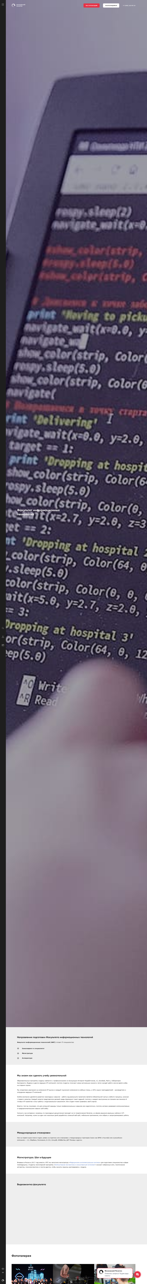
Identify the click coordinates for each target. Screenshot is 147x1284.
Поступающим (91, 5)
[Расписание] (2, 645)
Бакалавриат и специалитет (33, 1048)
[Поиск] (2, 628)
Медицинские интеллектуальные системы (85, 1162)
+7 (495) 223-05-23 (129, 5)
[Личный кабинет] (2, 636)
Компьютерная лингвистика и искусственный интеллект (75, 1165)
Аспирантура (27, 1058)
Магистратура (27, 1053)
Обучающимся (111, 5)
